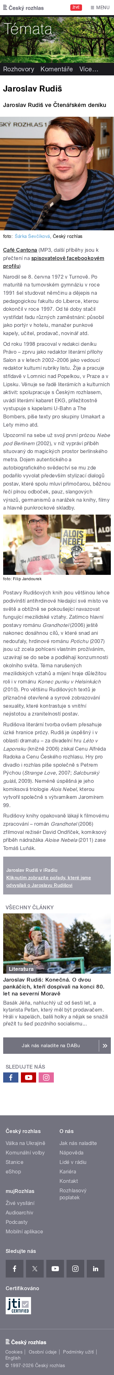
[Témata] (57, 39)
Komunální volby (25, 1153)
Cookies (13, 1351)
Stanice (14, 1162)
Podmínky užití (78, 1351)
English (13, 1357)
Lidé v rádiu (73, 1162)
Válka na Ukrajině (25, 1143)
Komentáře (57, 69)
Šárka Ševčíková (32, 236)
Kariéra (68, 1172)
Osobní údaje (43, 1351)
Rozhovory (18, 69)
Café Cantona (20, 250)
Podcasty (17, 1222)
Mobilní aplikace (24, 1232)
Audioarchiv (19, 1213)
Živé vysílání (20, 1203)
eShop (13, 1172)
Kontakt (69, 1181)
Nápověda (72, 1153)
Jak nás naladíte (78, 1143)
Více (88, 69)
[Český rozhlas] (23, 7)
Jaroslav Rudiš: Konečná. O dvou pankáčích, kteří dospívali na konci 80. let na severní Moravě (54, 987)
